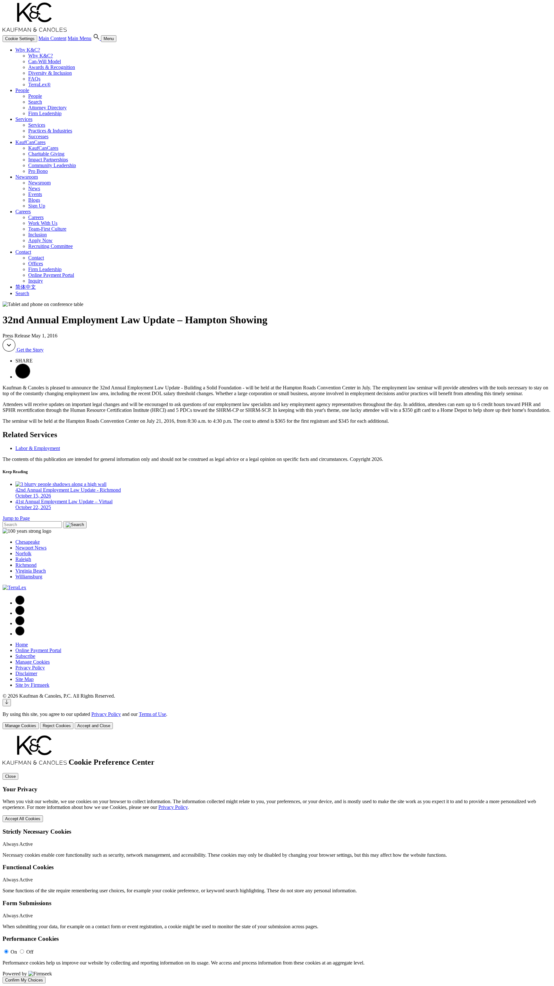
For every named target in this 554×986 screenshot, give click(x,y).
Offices (35, 263)
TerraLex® (39, 84)
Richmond (26, 565)
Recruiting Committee (50, 246)
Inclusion (37, 234)
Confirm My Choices (24, 980)
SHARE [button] (24, 360)
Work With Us (42, 223)
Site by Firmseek (32, 685)
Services (23, 119)
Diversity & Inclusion (50, 73)
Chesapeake (27, 542)
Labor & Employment (37, 448)
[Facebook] (19, 603)
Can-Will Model (44, 61)
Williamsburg (28, 576)
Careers (23, 211)
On (14, 952)
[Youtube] (19, 633)
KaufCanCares (30, 142)
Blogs (34, 200)
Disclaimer (26, 673)
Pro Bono (38, 171)
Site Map (24, 679)
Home (21, 644)
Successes (38, 136)
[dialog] (277, 720)
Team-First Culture (47, 229)
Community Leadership (52, 165)
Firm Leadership (45, 113)
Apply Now (40, 240)
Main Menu (79, 38)
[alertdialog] (277, 859)
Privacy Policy (30, 667)
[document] (277, 859)
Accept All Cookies (22, 818)
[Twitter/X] (19, 623)
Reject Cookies (57, 725)
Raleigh (23, 559)
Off (29, 952)
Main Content (52, 38)
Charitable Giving (46, 154)
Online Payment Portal (51, 275)
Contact (23, 252)
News (34, 188)
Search (35, 102)
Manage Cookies (32, 662)
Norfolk (23, 553)
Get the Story (29, 350)
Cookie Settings (20, 38)
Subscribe (25, 656)
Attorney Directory (47, 107)
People (22, 90)
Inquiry (35, 281)
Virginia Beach (30, 571)
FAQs (34, 78)
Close (10, 776)
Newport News (30, 547)
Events (35, 194)
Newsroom (26, 177)
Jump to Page (16, 518)
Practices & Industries (50, 130)
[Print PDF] (22, 376)
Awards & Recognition (51, 67)
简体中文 (25, 287)
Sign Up (36, 205)
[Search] (97, 38)
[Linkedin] (19, 613)
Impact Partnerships (48, 159)
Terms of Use (152, 714)
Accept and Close (93, 725)
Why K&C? (27, 50)
